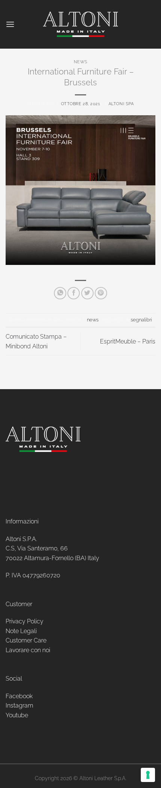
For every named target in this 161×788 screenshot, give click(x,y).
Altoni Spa (121, 103)
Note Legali (21, 631)
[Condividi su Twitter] (87, 293)
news (80, 61)
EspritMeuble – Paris (127, 341)
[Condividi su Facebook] (73, 293)
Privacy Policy (24, 621)
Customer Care (26, 640)
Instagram (19, 705)
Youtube (17, 715)
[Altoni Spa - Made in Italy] (80, 24)
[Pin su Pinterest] (101, 293)
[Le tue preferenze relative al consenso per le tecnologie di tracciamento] (148, 775)
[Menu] (10, 24)
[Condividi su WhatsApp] (60, 293)
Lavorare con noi (28, 650)
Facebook (19, 696)
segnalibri (141, 320)
